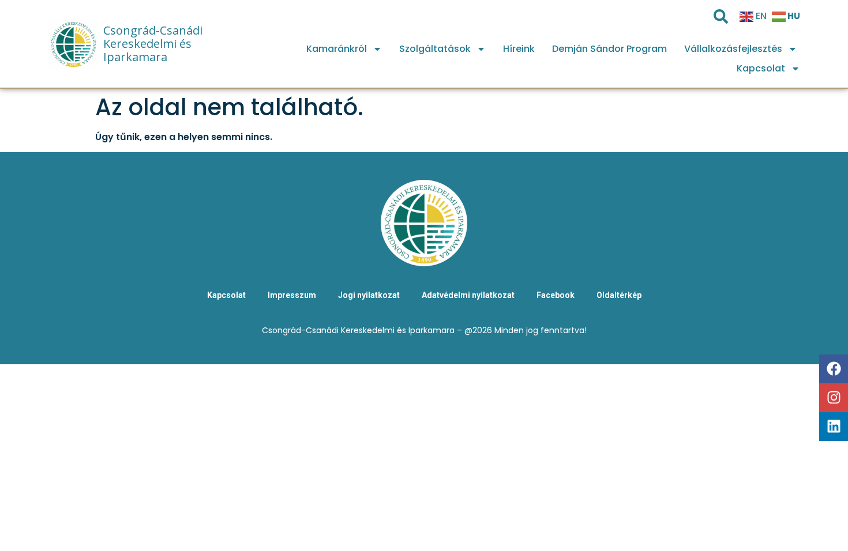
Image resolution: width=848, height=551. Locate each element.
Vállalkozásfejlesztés (733, 48)
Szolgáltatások (435, 48)
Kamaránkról (336, 48)
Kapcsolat (761, 68)
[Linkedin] (833, 426)
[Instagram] (833, 397)
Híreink (519, 48)
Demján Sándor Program (609, 48)
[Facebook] (833, 368)
